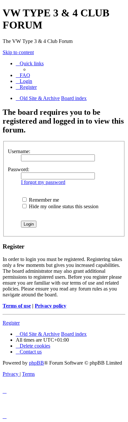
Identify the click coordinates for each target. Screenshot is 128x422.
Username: (19, 151)
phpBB (36, 363)
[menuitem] (23, 75)
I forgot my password (43, 182)
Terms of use (17, 306)
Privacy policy (50, 306)
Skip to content (18, 52)
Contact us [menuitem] (31, 351)
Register (11, 323)
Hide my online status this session (63, 206)
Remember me (43, 200)
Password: (18, 169)
